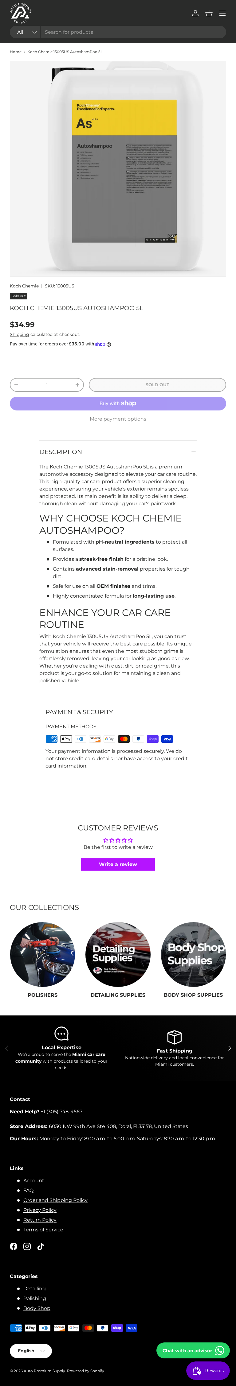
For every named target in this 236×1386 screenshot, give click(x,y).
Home (16, 52)
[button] (209, 13)
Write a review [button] (118, 864)
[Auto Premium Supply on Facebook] (13, 1246)
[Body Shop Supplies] (193, 954)
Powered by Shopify (85, 1371)
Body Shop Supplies (193, 995)
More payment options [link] (118, 419)
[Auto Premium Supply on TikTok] (40, 1246)
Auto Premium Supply (44, 1371)
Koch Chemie (24, 286)
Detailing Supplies (118, 995)
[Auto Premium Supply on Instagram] (27, 1246)
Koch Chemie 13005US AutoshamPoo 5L (65, 52)
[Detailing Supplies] (117, 954)
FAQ (28, 1190)
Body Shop (36, 1308)
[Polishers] (42, 954)
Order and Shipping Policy (55, 1200)
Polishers (42, 995)
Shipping (19, 334)
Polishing (34, 1298)
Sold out (157, 384)
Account (33, 1181)
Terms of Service (43, 1230)
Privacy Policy (40, 1210)
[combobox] (118, 32)
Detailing (34, 1289)
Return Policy (40, 1220)
